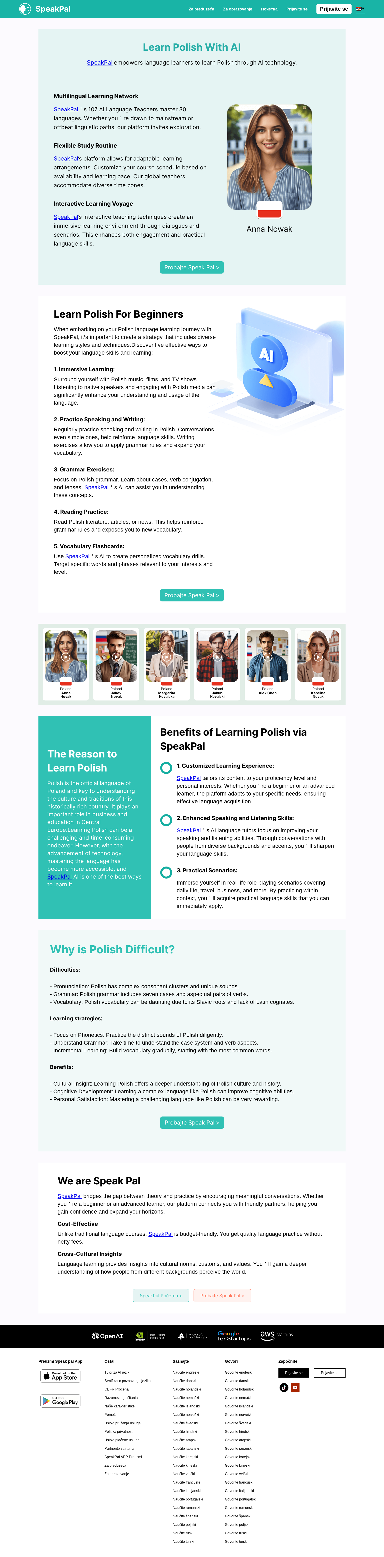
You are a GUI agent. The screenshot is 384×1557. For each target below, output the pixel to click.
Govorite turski (236, 1541)
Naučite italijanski (187, 1491)
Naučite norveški (186, 1415)
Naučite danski (184, 1381)
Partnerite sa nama (119, 1448)
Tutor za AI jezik (116, 1372)
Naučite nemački (186, 1398)
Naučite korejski (185, 1457)
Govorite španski (238, 1516)
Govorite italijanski (239, 1491)
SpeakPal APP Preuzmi (123, 1457)
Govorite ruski (236, 1533)
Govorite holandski (239, 1389)
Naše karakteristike (119, 1406)
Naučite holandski (187, 1389)
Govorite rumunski (239, 1508)
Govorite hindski (237, 1431)
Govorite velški (236, 1474)
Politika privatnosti (118, 1431)
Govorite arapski (238, 1440)
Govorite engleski (238, 1372)
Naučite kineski (185, 1465)
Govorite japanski (238, 1448)
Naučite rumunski (186, 1508)
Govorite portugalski (240, 1499)
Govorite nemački (238, 1398)
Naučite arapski (185, 1440)
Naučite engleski (186, 1372)
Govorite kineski (237, 1465)
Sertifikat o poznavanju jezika (127, 1381)
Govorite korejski (238, 1457)
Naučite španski (185, 1516)
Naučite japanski (186, 1448)
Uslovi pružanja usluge (122, 1423)
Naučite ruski (183, 1533)
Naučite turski (183, 1541)
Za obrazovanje (237, 9)
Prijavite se (334, 9)
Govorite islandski (239, 1406)
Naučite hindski (185, 1431)
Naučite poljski (184, 1525)
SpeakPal (99, 62)
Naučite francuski (186, 1482)
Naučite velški (184, 1474)
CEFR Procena (116, 1389)
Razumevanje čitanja (121, 1398)
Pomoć (110, 1415)
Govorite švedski (238, 1423)
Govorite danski (237, 1381)
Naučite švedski (185, 1423)
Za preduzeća (201, 9)
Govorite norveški (238, 1415)
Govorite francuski (239, 1482)
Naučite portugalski (188, 1499)
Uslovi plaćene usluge (122, 1440)
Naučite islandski (186, 1406)
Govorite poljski (237, 1525)
